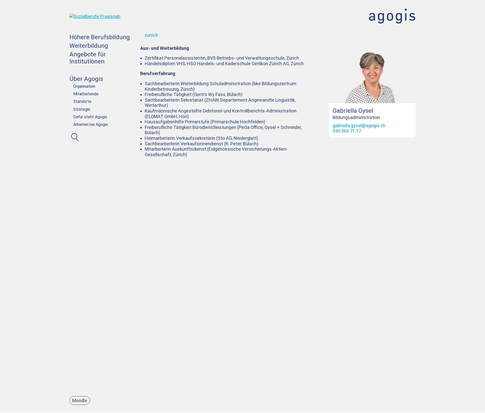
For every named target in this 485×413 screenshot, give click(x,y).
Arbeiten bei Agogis (90, 124)
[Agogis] (94, 9)
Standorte (82, 101)
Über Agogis (86, 78)
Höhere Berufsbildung (99, 37)
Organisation (84, 86)
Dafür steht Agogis (90, 116)
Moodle (79, 400)
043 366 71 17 (347, 130)
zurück (151, 35)
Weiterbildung (88, 45)
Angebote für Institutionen (87, 58)
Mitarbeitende (86, 93)
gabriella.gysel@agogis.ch (359, 125)
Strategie (81, 109)
